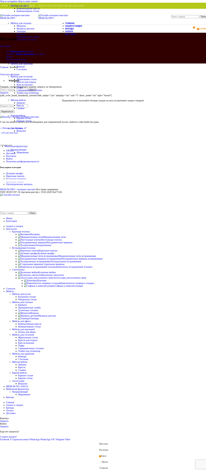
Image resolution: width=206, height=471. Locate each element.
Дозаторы (41, 280)
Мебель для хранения (23, 353)
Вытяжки (35, 234)
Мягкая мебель (19, 362)
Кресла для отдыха (26, 82)
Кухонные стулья (27, 296)
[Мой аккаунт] (187, 29)
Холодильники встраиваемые (66, 261)
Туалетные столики (27, 39)
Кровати (21, 34)
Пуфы (20, 87)
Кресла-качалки (25, 84)
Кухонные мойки (47, 272)
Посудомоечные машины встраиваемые (82, 258)
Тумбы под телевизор (28, 93)
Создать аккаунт (8, 436)
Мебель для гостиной (23, 334)
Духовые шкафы (45, 253)
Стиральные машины (54, 264)
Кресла (20, 105)
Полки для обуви (25, 54)
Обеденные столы (27, 299)
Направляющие (20, 391)
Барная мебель (19, 372)
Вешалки (21, 131)
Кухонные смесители (53, 275)
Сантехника (18, 269)
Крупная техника (21, 231)
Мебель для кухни (21, 294)
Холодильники (43, 245)
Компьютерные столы (28, 11)
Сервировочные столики (29, 90)
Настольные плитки (51, 239)
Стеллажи (22, 69)
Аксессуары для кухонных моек (69, 277)
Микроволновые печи (54, 237)
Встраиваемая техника (23, 248)
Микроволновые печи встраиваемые (77, 256)
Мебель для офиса (21, 321)
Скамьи (20, 108)
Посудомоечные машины (59, 242)
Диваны (21, 102)
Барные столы (24, 118)
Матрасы (21, 26)
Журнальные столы (26, 79)
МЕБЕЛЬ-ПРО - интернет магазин (18, 189)
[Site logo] (19, 18)
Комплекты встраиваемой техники (74, 267)
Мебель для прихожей (23, 329)
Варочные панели (48, 250)
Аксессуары (18, 381)
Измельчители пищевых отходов (77, 283)
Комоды (21, 66)
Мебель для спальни (22, 302)
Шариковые (23, 152)
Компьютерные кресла (28, 8)
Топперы (21, 31)
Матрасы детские (25, 28)
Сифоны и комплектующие (69, 286)
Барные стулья (24, 121)
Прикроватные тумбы (28, 36)
